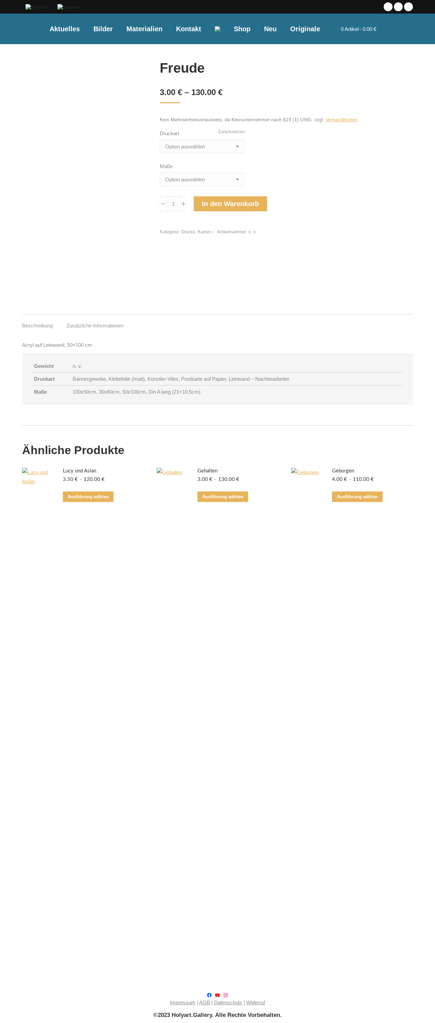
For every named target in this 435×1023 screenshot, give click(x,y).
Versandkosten (342, 119)
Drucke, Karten (196, 231)
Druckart (169, 133)
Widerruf (255, 1002)
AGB (204, 1002)
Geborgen (343, 470)
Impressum (182, 1002)
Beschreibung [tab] (37, 325)
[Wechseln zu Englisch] (38, 7)
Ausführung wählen (88, 496)
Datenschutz (228, 1002)
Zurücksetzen (231, 131)
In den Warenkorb (230, 204)
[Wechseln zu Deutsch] (70, 7)
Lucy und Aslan (79, 470)
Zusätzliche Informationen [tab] (94, 325)
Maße (166, 166)
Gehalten (207, 470)
